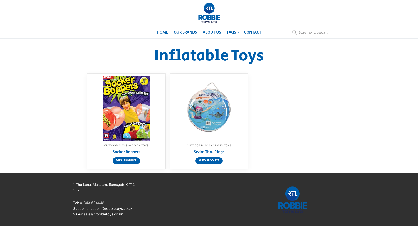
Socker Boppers (126, 152)
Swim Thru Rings (209, 152)
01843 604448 (92, 203)
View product (126, 161)
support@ (97, 208)
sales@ (89, 214)
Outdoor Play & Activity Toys (126, 145)
